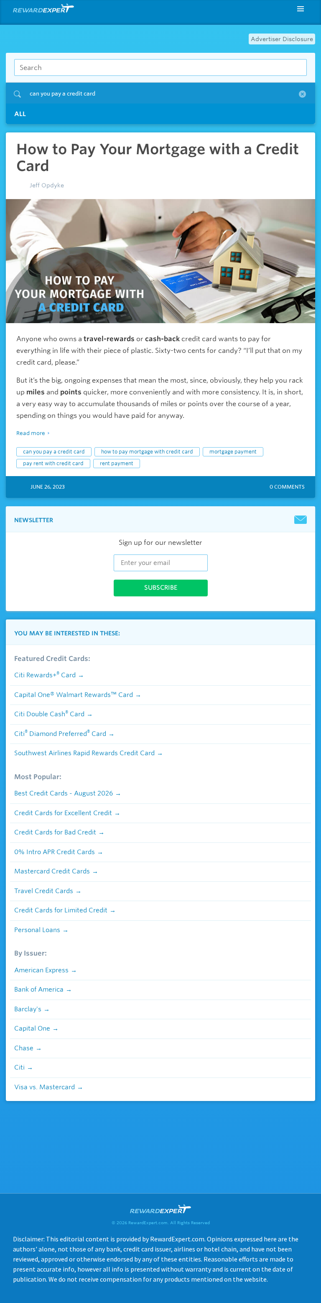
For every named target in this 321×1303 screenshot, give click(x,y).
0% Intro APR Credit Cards (54, 852)
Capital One (32, 1028)
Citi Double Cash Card (49, 714)
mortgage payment (233, 451)
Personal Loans (37, 930)
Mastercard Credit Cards (52, 871)
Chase (23, 1048)
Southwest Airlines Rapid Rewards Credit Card (84, 753)
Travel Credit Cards (43, 891)
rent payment (116, 463)
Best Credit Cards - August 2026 (63, 793)
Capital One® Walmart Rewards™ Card (73, 695)
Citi (19, 1067)
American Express (41, 970)
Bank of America (39, 989)
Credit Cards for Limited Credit (60, 910)
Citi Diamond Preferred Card (60, 734)
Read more (30, 433)
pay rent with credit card (53, 463)
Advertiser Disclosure (282, 39)
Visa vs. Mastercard (44, 1087)
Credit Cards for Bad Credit (55, 832)
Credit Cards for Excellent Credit (63, 813)
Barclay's (27, 1009)
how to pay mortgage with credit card (147, 451)
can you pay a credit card (54, 451)
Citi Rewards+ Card (45, 675)
